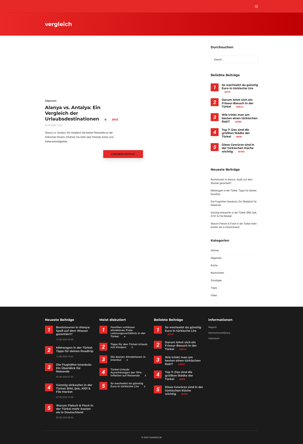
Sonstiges (216, 280)
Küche (214, 265)
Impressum (213, 338)
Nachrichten (217, 272)
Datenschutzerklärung (219, 333)
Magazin (212, 327)
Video (214, 295)
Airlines (215, 250)
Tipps (214, 287)
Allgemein (50, 100)
